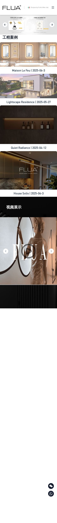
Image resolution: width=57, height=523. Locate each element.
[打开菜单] (52, 7)
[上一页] (5, 24)
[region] (28, 25)
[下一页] (51, 24)
